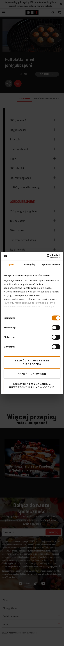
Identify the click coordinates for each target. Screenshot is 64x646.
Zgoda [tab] (10, 264)
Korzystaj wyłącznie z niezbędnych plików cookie (32, 386)
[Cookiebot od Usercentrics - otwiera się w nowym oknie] (46, 256)
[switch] (56, 327)
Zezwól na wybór (32, 374)
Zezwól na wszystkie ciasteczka (32, 362)
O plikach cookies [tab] (50, 264)
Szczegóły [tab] (29, 264)
